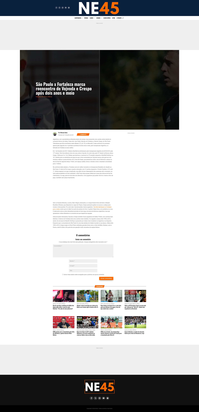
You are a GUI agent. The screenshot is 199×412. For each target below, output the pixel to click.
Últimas (86, 18)
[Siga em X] (59, 7)
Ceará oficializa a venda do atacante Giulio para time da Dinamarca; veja (134, 332)
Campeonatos (78, 18)
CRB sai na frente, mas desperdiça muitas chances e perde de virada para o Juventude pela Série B (111, 333)
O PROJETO (119, 18)
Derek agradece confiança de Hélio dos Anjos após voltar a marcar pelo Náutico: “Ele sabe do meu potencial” (63, 307)
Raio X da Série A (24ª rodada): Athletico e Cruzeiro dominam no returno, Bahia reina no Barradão (86, 333)
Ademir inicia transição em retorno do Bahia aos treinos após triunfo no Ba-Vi (87, 306)
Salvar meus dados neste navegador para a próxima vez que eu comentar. (84, 274)
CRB (54, 330)
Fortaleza (38, 96)
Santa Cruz (108, 303)
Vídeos (137, 303)
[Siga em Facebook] (56, 7)
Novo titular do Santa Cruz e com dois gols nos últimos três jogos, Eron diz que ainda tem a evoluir (111, 307)
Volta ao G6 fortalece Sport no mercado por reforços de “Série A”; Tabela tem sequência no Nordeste (135, 307)
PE (57, 303)
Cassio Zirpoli (106, 18)
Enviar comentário (106, 278)
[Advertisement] (99, 35)
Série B (59, 303)
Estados (98, 18)
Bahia (83, 303)
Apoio (113, 18)
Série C (102, 303)
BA (81, 303)
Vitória (93, 330)
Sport (131, 303)
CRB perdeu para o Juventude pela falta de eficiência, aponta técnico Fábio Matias (63, 333)
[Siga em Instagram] (62, 7)
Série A (45, 96)
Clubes (91, 18)
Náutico (54, 303)
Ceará (126, 330)
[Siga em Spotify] (69, 7)
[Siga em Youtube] (65, 7)
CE (42, 96)
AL (55, 330)
